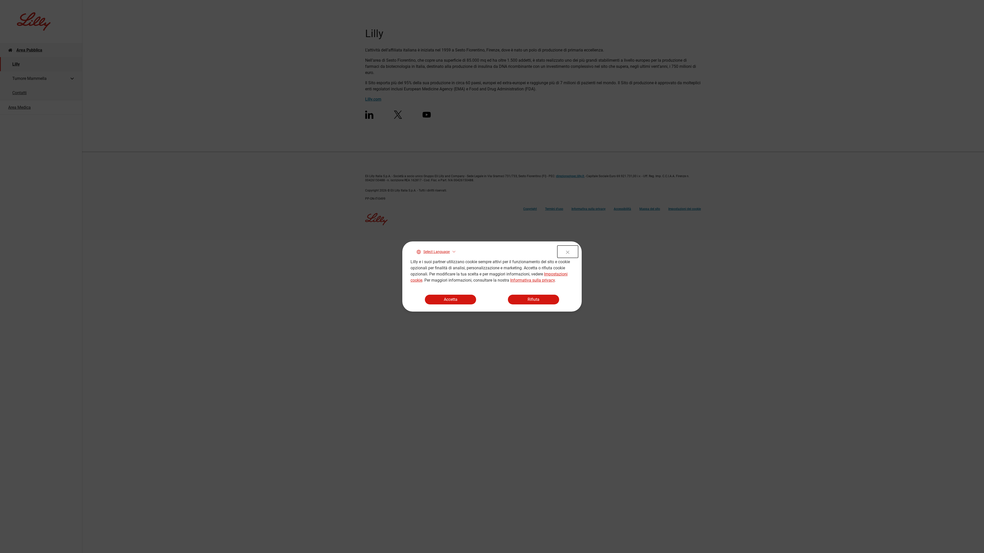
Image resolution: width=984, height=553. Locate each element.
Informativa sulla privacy (532, 280)
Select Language (436, 252)
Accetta (450, 299)
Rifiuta (533, 299)
